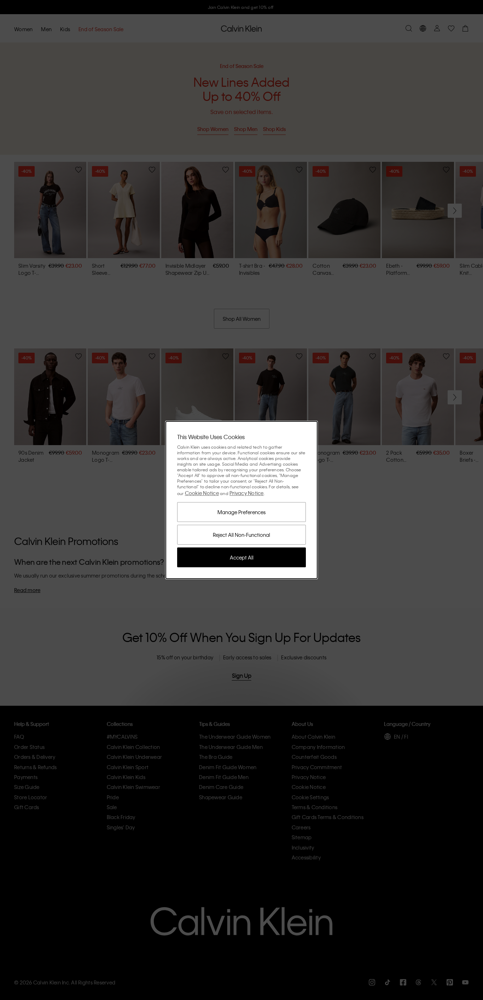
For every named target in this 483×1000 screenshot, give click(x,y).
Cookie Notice (202, 493)
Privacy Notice (246, 493)
